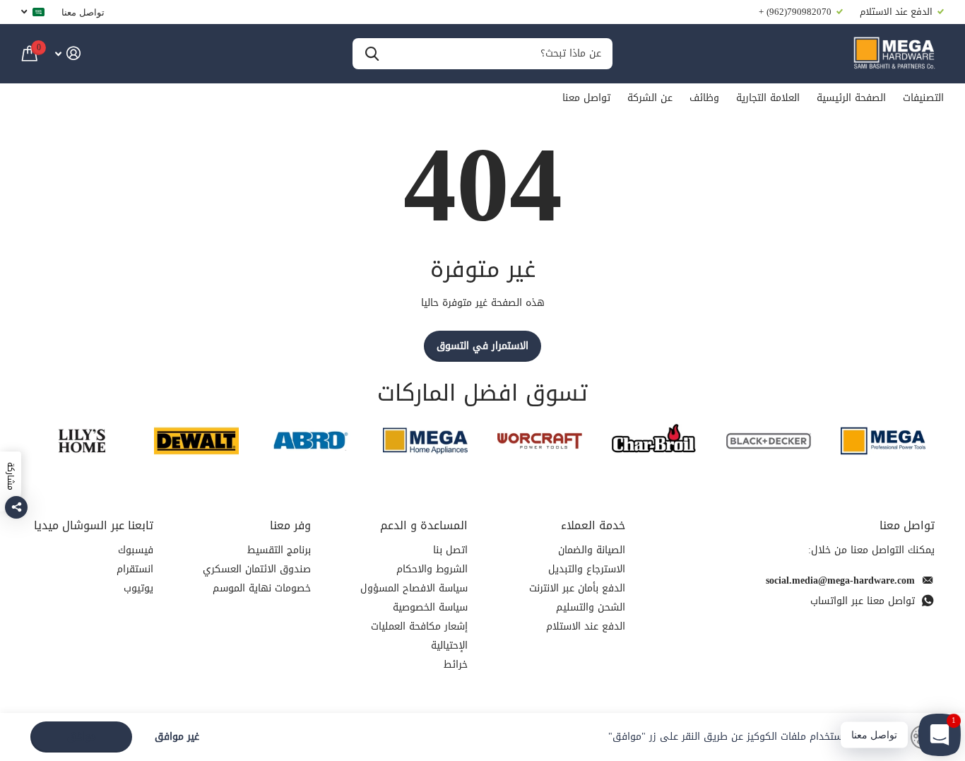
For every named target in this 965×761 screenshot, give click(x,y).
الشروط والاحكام (432, 569)
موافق (81, 736)
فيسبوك (135, 550)
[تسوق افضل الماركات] (883, 440)
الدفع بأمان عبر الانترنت (577, 588)
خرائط (456, 664)
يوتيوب (138, 588)
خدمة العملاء (593, 525)
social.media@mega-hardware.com (840, 580)
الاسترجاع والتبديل (586, 569)
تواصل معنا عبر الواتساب (862, 600)
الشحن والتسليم (590, 607)
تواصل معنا (83, 12)
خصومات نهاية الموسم (262, 588)
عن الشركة (650, 97)
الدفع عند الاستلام (585, 626)
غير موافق (177, 737)
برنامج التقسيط (279, 550)
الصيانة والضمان (591, 550)
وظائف (704, 97)
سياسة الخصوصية (430, 607)
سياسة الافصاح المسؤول (414, 588)
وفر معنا (290, 525)
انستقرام (135, 569)
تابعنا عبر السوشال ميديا (93, 525)
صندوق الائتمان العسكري (257, 569)
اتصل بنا (450, 550)
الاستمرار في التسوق (482, 345)
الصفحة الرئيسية (851, 97)
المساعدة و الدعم (424, 525)
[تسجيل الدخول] (67, 53)
